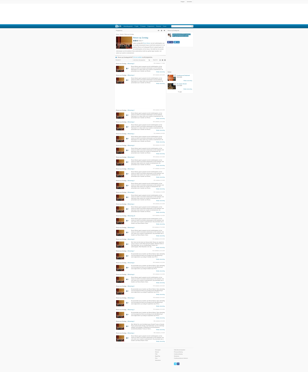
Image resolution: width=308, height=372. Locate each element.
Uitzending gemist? (177, 34)
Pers (156, 358)
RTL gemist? (176, 36)
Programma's (150, 26)
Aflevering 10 (131, 215)
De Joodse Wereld (181, 84)
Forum (164, 26)
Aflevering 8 (131, 239)
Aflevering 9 (131, 227)
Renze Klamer (146, 43)
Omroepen (158, 349)
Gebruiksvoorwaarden (179, 349)
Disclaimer (176, 356)
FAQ (156, 354)
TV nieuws (142, 26)
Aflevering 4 (131, 75)
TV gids (136, 26)
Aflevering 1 (131, 133)
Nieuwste (118, 60)
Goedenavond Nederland (183, 75)
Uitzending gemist (128, 26)
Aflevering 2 (131, 122)
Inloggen (183, 1)
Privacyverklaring (178, 352)
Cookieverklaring (178, 354)
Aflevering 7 (131, 251)
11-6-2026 (179, 85)
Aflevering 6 (131, 145)
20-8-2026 (179, 77)
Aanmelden (189, 1)
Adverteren (158, 360)
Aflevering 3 (131, 110)
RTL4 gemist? (186, 34)
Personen (158, 26)
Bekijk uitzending (160, 71)
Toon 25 (155, 60)
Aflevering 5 (130, 63)
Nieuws (157, 352)
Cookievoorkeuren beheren (181, 358)
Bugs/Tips (157, 356)
